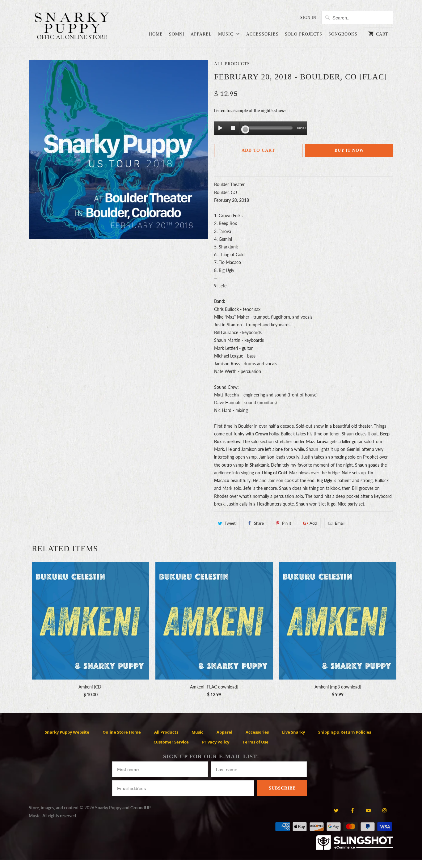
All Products (232, 63)
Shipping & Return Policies (344, 732)
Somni (176, 34)
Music (226, 34)
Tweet (230, 523)
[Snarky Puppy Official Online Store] (72, 27)
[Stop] (233, 128)
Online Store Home (122, 732)
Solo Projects (303, 34)
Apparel (201, 34)
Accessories (262, 34)
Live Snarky (293, 732)
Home (156, 34)
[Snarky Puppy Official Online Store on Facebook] (352, 810)
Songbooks (342, 34)
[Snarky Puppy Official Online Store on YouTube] (368, 810)
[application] (260, 128)
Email (339, 523)
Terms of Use (255, 742)
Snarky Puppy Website (67, 732)
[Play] (220, 128)
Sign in (308, 17)
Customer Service (171, 742)
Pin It (286, 523)
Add (313, 523)
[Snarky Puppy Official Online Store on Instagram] (384, 810)
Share (259, 523)
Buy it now (349, 150)
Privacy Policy (215, 742)
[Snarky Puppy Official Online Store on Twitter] (336, 810)
